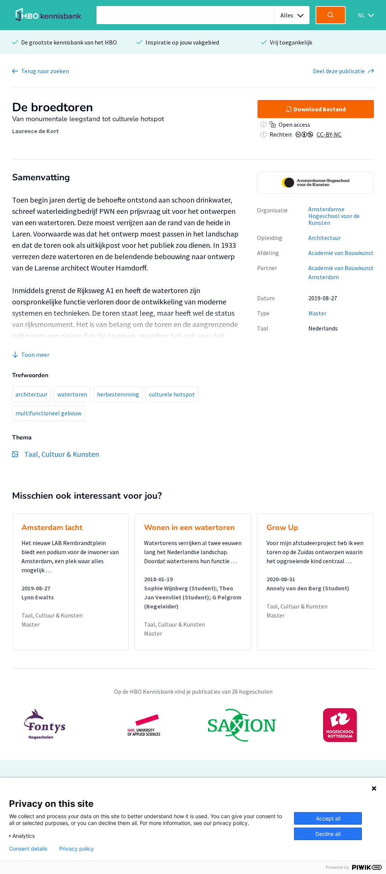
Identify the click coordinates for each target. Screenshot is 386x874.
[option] (315, 182)
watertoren (72, 394)
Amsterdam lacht (52, 527)
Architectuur (324, 237)
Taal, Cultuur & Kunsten (52, 615)
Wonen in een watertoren (189, 527)
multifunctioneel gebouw (48, 413)
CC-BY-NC (329, 134)
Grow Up (282, 527)
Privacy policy (76, 849)
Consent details (28, 849)
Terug (45, 71)
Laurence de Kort (35, 131)
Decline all (328, 834)
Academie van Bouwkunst (341, 252)
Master (317, 313)
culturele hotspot (172, 394)
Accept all (328, 818)
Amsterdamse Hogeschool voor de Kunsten (334, 216)
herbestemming (118, 394)
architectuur (31, 394)
